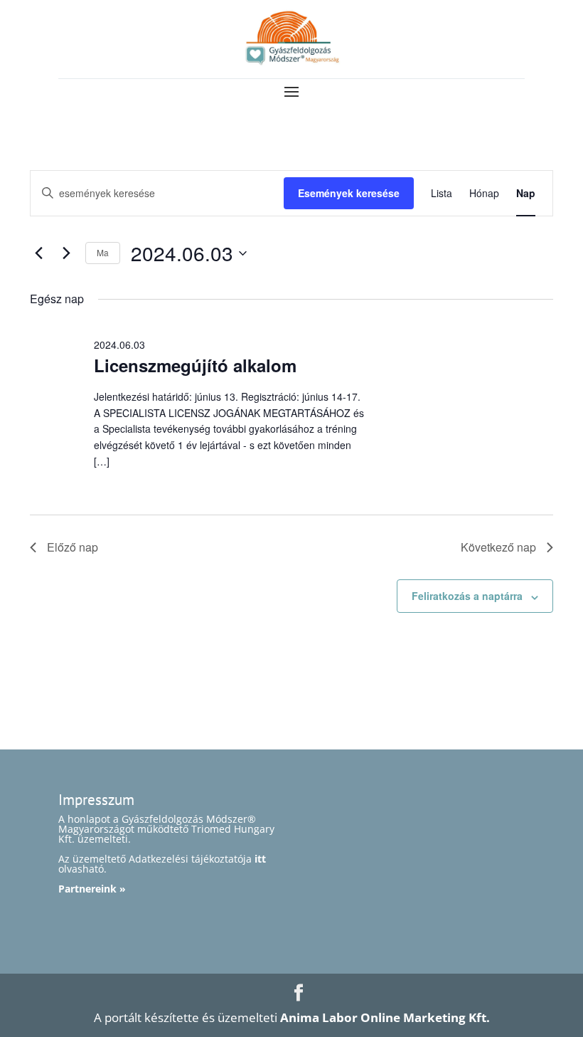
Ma (103, 252)
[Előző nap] (38, 253)
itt (260, 858)
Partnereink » (92, 888)
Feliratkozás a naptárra (467, 596)
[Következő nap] (66, 253)
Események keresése (349, 193)
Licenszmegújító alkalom (195, 365)
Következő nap (498, 547)
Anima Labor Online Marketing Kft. (385, 1017)
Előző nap (72, 547)
